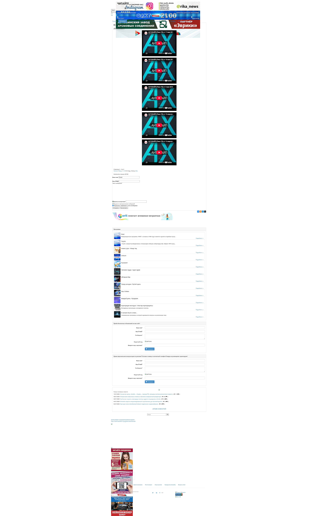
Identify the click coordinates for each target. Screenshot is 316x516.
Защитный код (138, 342)
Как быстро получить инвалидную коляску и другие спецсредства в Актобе (140, 399)
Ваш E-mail (139, 331)
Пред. (120, 171)
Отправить (150, 349)
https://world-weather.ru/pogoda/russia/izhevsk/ (123, 421)
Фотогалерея (148, 484)
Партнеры (121, 484)
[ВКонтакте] (198, 212)
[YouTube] (127, 12)
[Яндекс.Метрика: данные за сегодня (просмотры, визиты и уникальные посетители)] (180, 492)
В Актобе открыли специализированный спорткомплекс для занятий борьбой (141, 401)
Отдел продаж (157, 21)
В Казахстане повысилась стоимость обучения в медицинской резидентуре (140, 396)
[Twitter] (125, 12)
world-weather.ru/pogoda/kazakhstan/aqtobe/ (123, 419)
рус (112, 13)
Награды (128, 484)
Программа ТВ (146, 21)
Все (137, 171)
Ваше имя (115, 177)
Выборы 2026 (181, 21)
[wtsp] (129, 12)
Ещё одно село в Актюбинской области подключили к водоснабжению (139, 404)
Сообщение (138, 335)
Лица (165, 21)
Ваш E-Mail (115, 181)
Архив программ (137, 484)
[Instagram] (122, 12)
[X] (205, 212)
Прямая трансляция (133, 21)
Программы (122, 21)
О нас (113, 484)
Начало (116, 171)
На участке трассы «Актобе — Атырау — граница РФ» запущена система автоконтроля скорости (146, 394)
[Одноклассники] (200, 212)
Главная (114, 21)
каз (112, 15)
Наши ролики (158, 484)
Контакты (173, 21)
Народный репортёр (170, 484)
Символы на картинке (119, 201)
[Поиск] (167, 414)
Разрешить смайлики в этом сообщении (125, 205)
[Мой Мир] (203, 212)
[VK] (124, 12)
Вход (113, 10)
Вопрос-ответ (181, 484)
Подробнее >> (200, 238)
